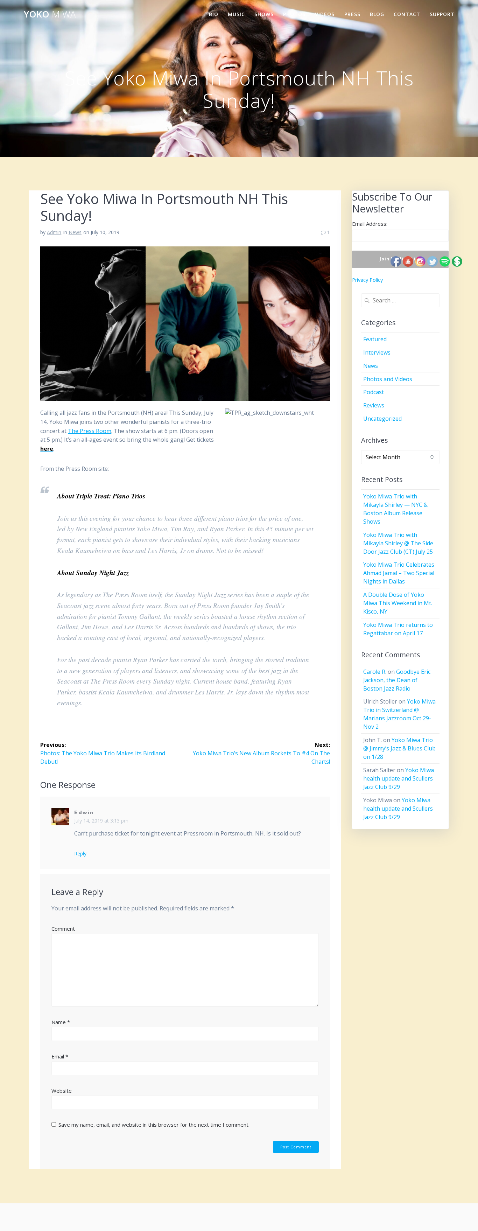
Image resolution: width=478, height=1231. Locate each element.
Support (442, 14)
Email (59, 1056)
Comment (63, 928)
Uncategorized (382, 418)
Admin (54, 232)
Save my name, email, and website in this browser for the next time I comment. (153, 1124)
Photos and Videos (387, 379)
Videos (325, 14)
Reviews (373, 405)
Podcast (373, 392)
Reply (80, 853)
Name (60, 1022)
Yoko (50, 14)
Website (61, 1090)
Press (352, 14)
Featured (375, 339)
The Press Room (89, 431)
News (75, 232)
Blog (377, 14)
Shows (264, 14)
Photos (294, 14)
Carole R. (374, 672)
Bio (213, 14)
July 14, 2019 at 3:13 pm (101, 820)
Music (236, 14)
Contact (407, 14)
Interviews (377, 352)
